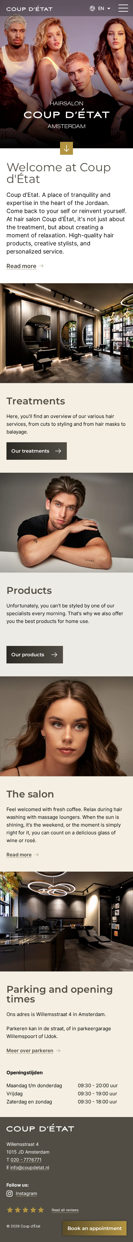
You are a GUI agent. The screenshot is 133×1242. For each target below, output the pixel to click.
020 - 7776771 (26, 1159)
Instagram (26, 1193)
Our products (27, 654)
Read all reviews (65, 1210)
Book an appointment (94, 1228)
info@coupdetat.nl (29, 1167)
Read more (21, 266)
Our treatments (30, 451)
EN (101, 8)
